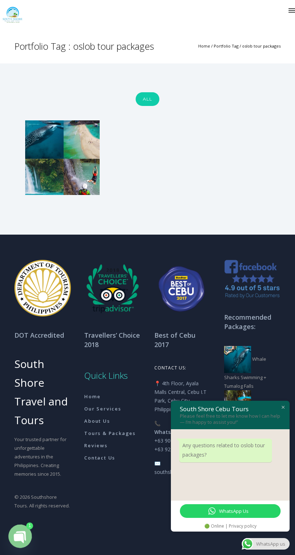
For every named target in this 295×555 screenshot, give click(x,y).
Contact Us (99, 457)
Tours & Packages (110, 433)
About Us (97, 421)
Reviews (96, 445)
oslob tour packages (261, 46)
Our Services (102, 408)
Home (204, 46)
